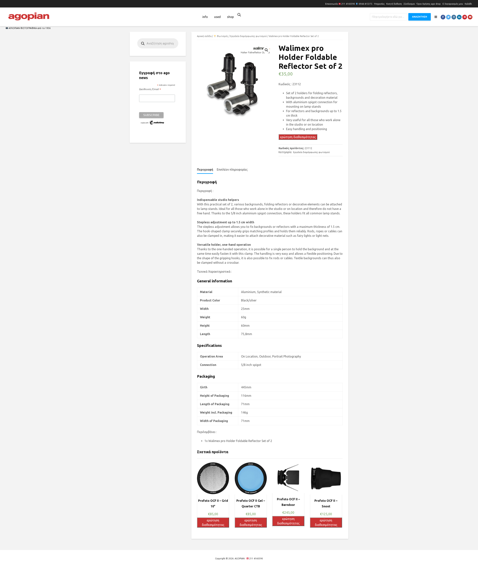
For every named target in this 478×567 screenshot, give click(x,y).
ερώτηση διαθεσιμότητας (298, 137)
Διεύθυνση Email (150, 89)
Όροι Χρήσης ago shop (429, 4)
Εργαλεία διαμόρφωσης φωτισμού (248, 36)
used (217, 17)
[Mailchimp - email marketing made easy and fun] (152, 122)
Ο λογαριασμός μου (452, 4)
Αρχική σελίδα (204, 36)
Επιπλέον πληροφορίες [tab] (232, 169)
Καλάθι (468, 4)
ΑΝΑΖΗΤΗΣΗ (419, 17)
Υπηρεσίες (379, 4)
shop (230, 17)
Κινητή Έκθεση (394, 4)
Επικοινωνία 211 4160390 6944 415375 (348, 4)
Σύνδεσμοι (409, 4)
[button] (266, 50)
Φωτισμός (222, 36)
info (205, 17)
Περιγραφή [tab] (205, 169)
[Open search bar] (239, 14)
